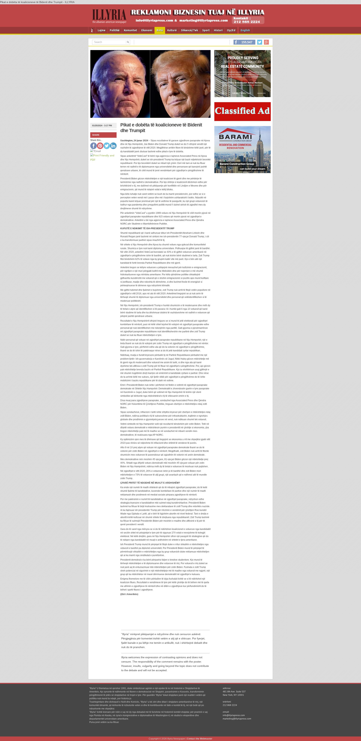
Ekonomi (146, 30)
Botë (160, 30)
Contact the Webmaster (199, 738)
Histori (218, 30)
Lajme (101, 30)
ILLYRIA (111, 18)
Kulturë (172, 30)
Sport (206, 30)
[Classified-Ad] (242, 120)
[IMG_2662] (242, 96)
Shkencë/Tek (189, 30)
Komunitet (130, 30)
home (92, 30)
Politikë (115, 30)
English (245, 30)
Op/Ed (231, 30)
